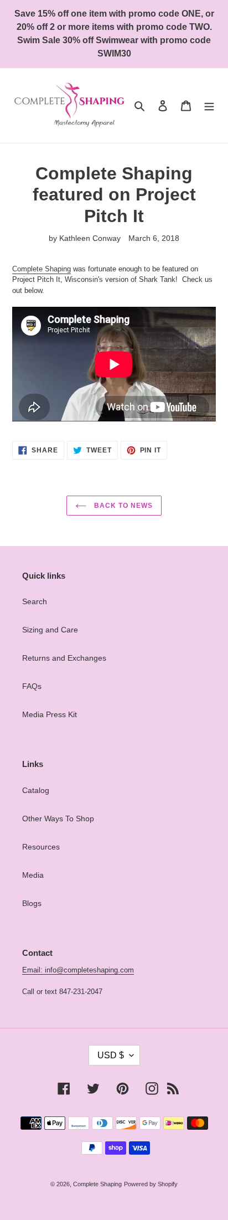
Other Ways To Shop (58, 818)
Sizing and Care (50, 629)
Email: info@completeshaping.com (78, 970)
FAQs (32, 686)
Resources (41, 846)
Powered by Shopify (151, 1184)
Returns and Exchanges (64, 657)
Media (33, 875)
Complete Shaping (41, 269)
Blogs (32, 903)
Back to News (122, 505)
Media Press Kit (49, 714)
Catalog (35, 790)
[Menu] (209, 105)
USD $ (110, 1055)
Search (34, 601)
